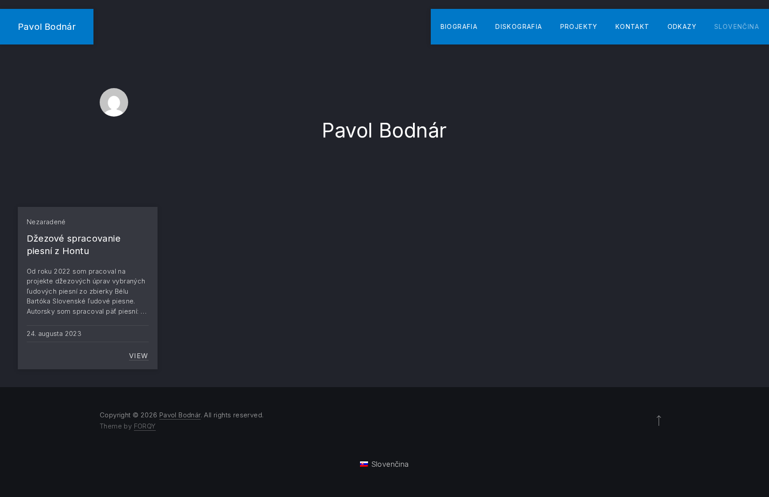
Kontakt (632, 26)
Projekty (579, 26)
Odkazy (682, 26)
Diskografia (518, 26)
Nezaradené (46, 222)
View (139, 356)
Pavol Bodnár (47, 26)
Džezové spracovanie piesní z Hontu (74, 244)
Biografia (459, 26)
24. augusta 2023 (54, 333)
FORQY (145, 426)
